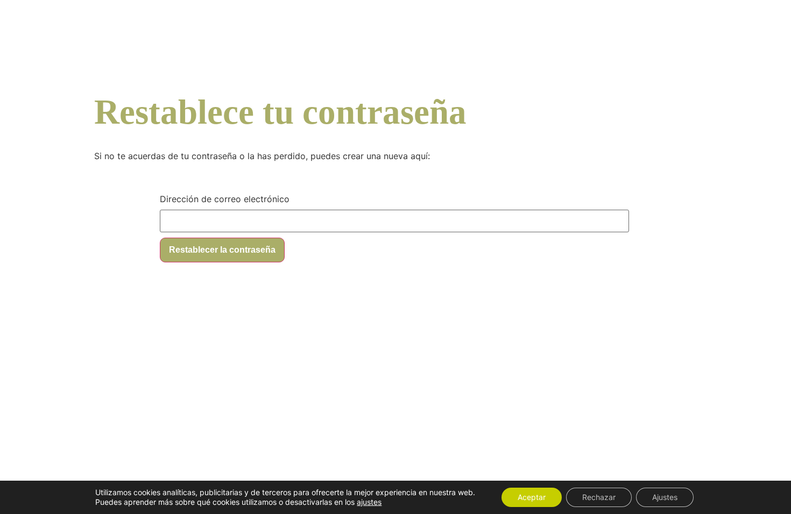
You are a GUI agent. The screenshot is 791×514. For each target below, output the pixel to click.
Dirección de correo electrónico (224, 199)
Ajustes (664, 497)
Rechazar (599, 497)
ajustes (369, 501)
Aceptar (532, 497)
